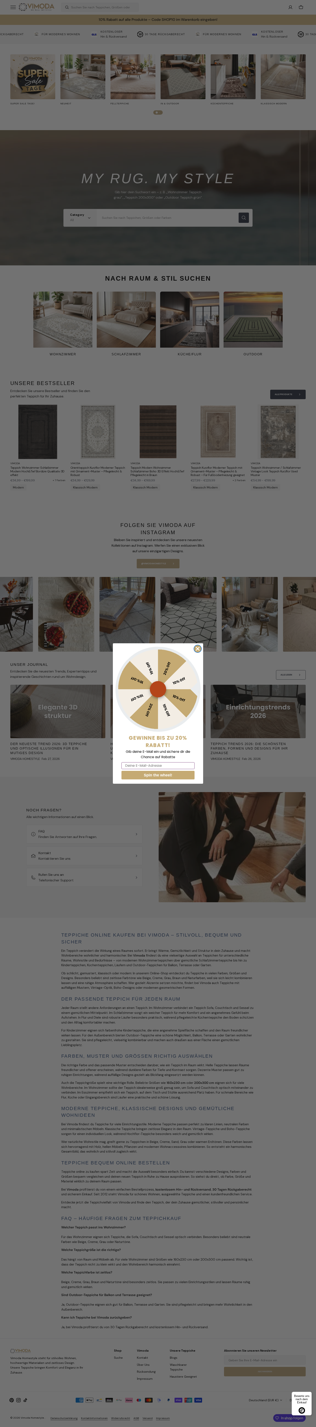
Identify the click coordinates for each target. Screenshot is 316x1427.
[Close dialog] (197, 649)
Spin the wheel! (158, 775)
